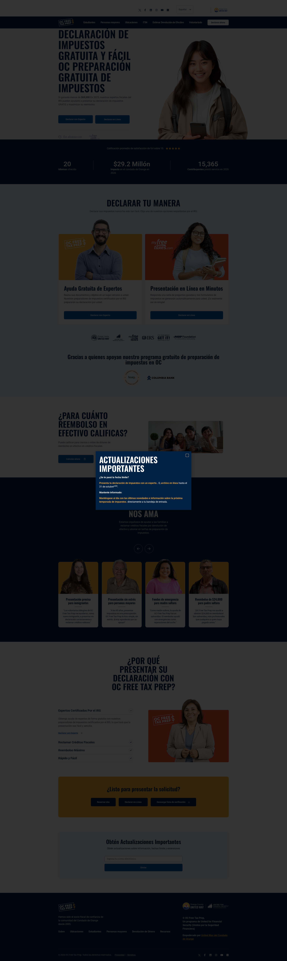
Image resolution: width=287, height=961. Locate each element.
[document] (143, 480)
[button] (187, 455)
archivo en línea (169, 483)
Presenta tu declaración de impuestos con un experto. (128, 483)
